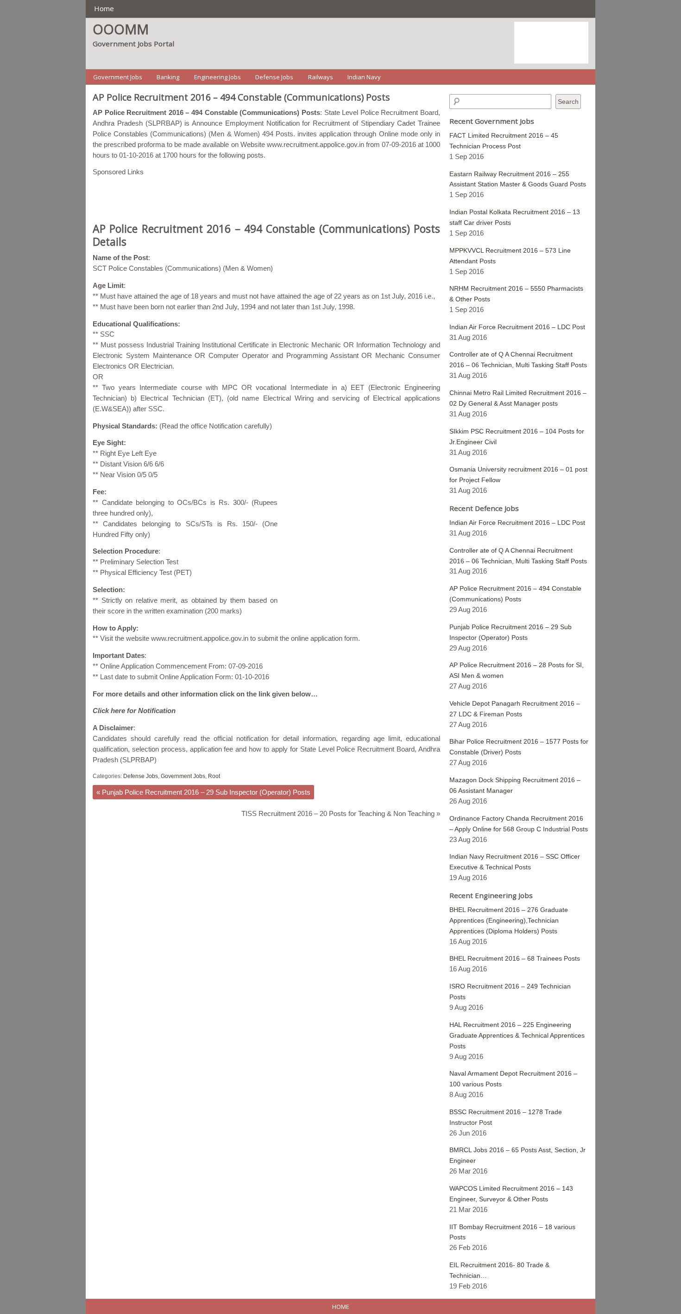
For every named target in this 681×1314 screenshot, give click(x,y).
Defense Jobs (274, 77)
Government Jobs (117, 77)
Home (104, 8)
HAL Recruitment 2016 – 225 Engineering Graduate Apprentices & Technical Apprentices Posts (517, 1035)
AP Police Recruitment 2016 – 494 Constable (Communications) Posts (241, 97)
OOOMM (121, 29)
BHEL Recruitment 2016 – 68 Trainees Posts (514, 958)
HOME (340, 1306)
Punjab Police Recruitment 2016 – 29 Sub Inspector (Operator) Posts (203, 792)
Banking (168, 77)
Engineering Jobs (217, 77)
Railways (320, 77)
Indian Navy (364, 77)
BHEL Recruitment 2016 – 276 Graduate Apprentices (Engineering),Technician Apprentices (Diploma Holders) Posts (508, 920)
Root (214, 776)
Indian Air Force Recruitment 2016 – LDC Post (517, 327)
